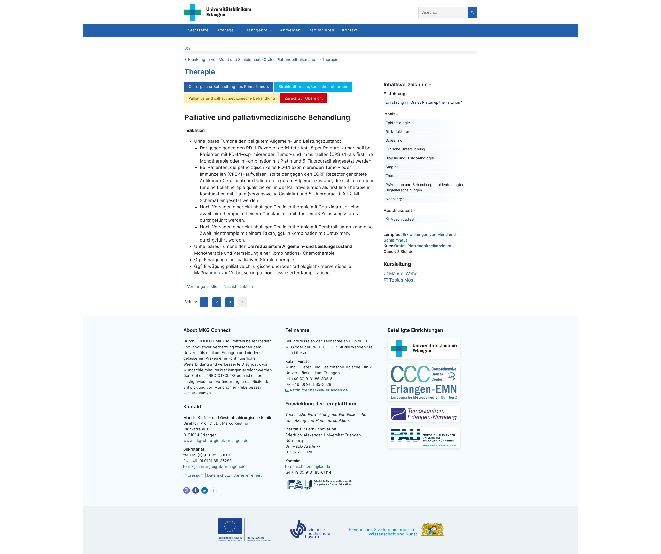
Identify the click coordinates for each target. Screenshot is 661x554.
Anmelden (290, 30)
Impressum (193, 475)
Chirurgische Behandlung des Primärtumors (228, 86)
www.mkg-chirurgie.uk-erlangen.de (215, 440)
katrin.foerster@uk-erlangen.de (319, 390)
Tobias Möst (402, 280)
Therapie (330, 59)
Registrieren (321, 30)
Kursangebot (255, 30)
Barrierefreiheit (247, 475)
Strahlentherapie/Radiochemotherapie (313, 86)
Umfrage (225, 30)
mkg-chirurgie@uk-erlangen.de (217, 466)
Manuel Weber (404, 273)
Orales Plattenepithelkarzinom (291, 59)
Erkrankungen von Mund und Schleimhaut (222, 59)
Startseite (198, 30)
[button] (186, 490)
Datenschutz (218, 475)
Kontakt (350, 30)
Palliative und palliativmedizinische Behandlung (231, 98)
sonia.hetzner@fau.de (310, 466)
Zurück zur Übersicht (304, 98)
